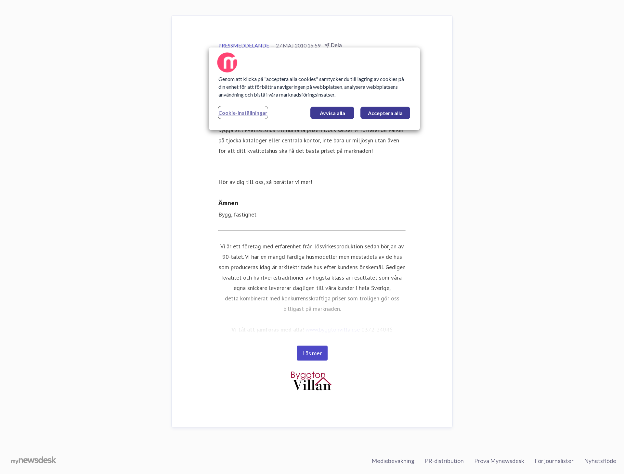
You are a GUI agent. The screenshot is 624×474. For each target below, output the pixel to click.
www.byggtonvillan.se (333, 329)
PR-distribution (444, 460)
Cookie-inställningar (242, 113)
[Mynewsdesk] (33, 461)
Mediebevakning (392, 460)
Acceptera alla (385, 113)
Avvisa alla (332, 113)
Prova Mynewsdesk (499, 460)
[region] (314, 88)
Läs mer (312, 353)
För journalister (554, 460)
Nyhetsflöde (600, 460)
